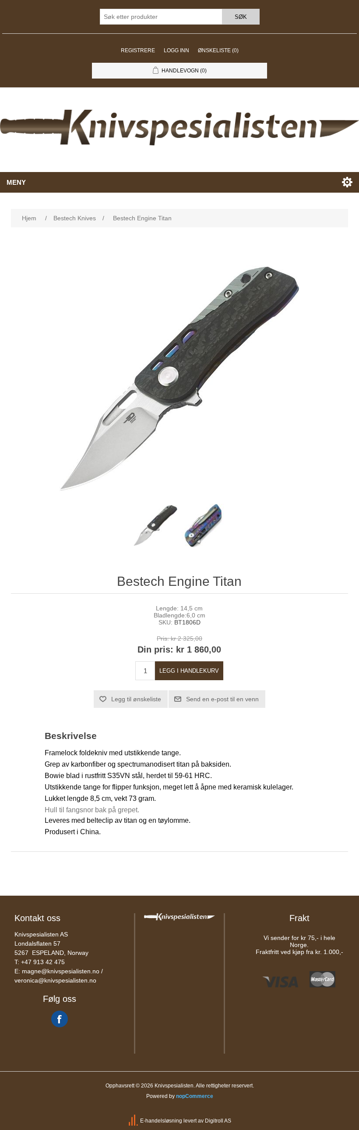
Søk (241, 17)
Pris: (163, 638)
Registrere (138, 50)
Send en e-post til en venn (222, 699)
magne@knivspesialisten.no (60, 971)
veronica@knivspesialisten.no (55, 980)
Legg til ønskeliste (136, 699)
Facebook (59, 1019)
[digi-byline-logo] (134, 1121)
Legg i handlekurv (189, 670)
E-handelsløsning (161, 1121)
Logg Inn (176, 50)
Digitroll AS (218, 1121)
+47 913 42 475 (43, 961)
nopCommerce (194, 1096)
